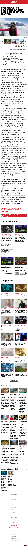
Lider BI (14, 514)
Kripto (14, 502)
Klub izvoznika (14, 517)
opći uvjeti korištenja (14, 538)
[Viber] (26, 46)
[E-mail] (21, 46)
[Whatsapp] (23, 46)
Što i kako (14, 504)
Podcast (14, 512)
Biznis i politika (14, 494)
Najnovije (8, 280)
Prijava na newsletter (14, 527)
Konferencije (14, 522)
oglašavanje (14, 536)
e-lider (14, 529)
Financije (14, 499)
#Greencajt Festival (7, 208)
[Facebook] (14, 46)
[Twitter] (16, 46)
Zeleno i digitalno (14, 507)
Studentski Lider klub (14, 519)
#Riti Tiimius (4, 211)
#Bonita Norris (5, 209)
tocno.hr (14, 542)
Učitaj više (14, 380)
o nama (14, 532)
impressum (14, 534)
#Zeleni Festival (15, 209)
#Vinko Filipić (17, 208)
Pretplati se (14, 525)
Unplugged (14, 509)
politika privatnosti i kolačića (14, 540)
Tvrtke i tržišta (14, 497)
